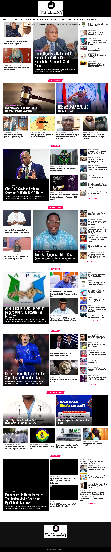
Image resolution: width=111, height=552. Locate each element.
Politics (35, 19)
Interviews (54, 19)
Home (16, 19)
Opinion (69, 19)
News (21, 19)
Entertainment (44, 19)
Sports (76, 19)
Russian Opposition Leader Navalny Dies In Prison (41, 24)
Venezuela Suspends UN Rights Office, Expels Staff (70, 24)
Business (28, 19)
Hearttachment (91, 19)
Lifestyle (62, 19)
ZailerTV (82, 19)
